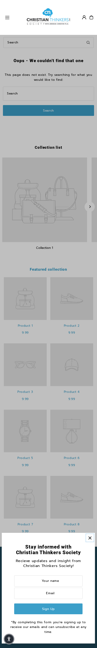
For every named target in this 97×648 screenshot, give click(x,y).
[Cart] (91, 17)
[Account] (84, 17)
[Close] (90, 538)
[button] (9, 639)
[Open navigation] (13, 17)
